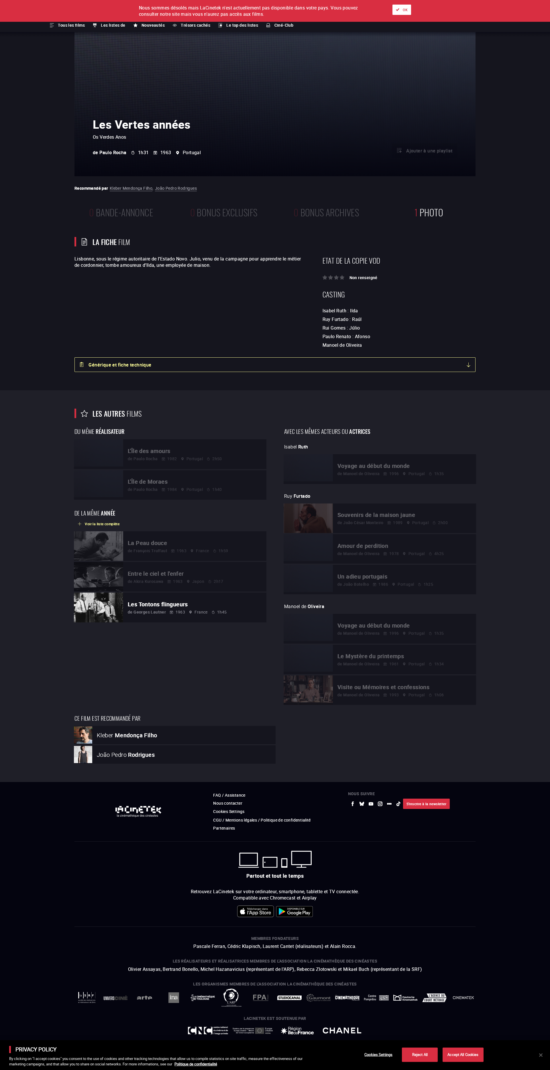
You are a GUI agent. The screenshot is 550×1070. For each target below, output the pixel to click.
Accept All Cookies (462, 1054)
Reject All (420, 1054)
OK (405, 9)
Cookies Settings (378, 1054)
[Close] (541, 1055)
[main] (275, 1055)
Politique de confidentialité (195, 1064)
